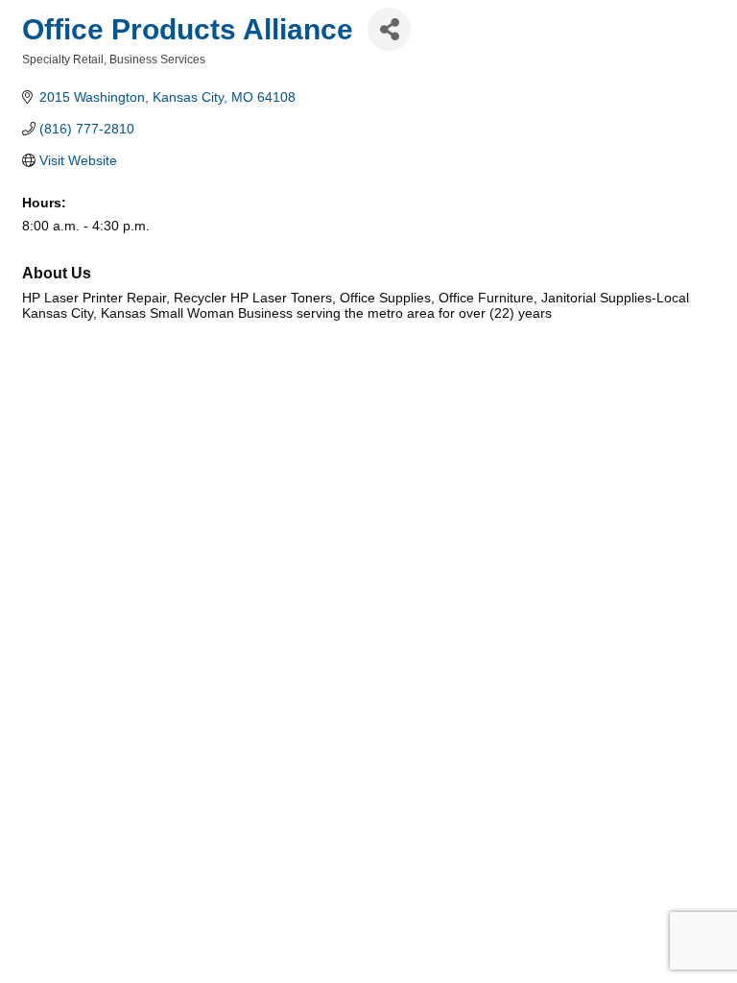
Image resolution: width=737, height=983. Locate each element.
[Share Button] (389, 29)
